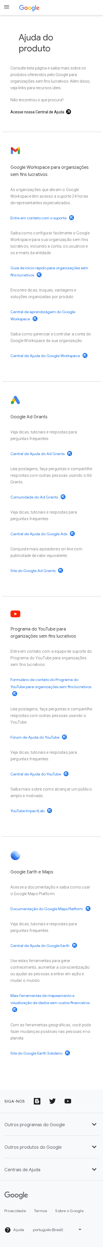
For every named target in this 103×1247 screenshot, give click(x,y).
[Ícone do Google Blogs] (37, 1101)
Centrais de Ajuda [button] (22, 1170)
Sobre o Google (69, 1210)
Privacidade (15, 1210)
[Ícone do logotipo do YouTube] (68, 1101)
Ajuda (18, 1229)
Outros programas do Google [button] (34, 1125)
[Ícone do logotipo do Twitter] (52, 1101)
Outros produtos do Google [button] (33, 1147)
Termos (40, 1210)
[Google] (29, 7)
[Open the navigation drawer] (7, 6)
